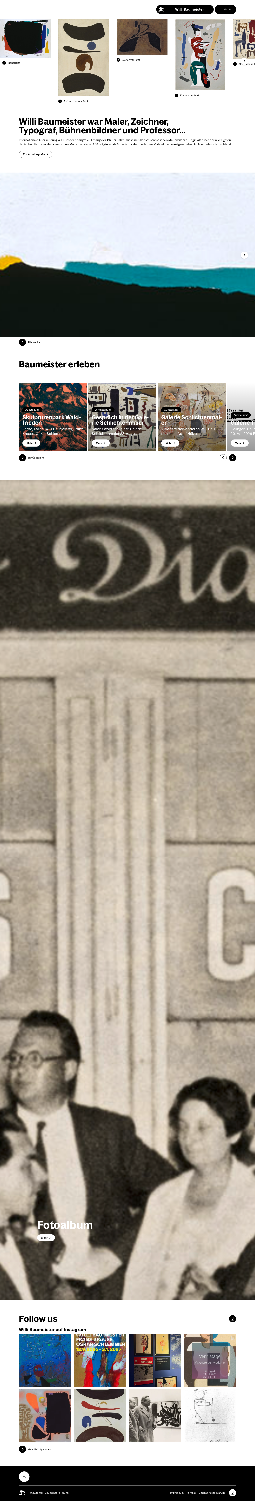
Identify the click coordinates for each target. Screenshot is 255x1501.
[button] (244, 61)
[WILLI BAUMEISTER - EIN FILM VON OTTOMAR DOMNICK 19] (155, 1415)
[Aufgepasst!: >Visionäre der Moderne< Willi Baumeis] (45, 1415)
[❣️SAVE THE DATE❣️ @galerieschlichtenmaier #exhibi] (210, 1360)
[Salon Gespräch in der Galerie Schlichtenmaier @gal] (45, 1360)
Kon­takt (191, 1492)
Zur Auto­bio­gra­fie (34, 154)
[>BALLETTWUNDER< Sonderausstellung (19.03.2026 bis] (155, 1360)
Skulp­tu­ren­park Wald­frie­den (51, 420)
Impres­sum (177, 1492)
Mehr (30, 443)
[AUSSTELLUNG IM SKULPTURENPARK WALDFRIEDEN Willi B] (100, 1360)
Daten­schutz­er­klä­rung (212, 1492)
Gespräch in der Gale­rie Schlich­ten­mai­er (120, 420)
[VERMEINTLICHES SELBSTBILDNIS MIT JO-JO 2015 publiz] (210, 1415)
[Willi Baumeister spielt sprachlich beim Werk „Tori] (100, 1415)
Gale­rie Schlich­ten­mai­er (191, 420)
